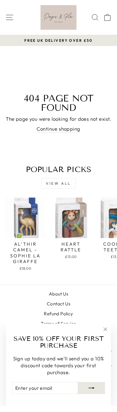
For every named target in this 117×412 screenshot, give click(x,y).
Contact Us (58, 304)
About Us (58, 294)
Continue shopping (58, 129)
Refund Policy (58, 314)
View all (58, 183)
